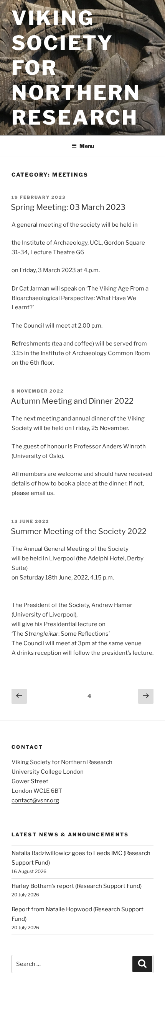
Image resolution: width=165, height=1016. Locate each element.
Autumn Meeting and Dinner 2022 (72, 401)
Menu (86, 146)
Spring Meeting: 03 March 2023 (68, 207)
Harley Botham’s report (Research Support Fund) (77, 886)
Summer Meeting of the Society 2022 (79, 531)
